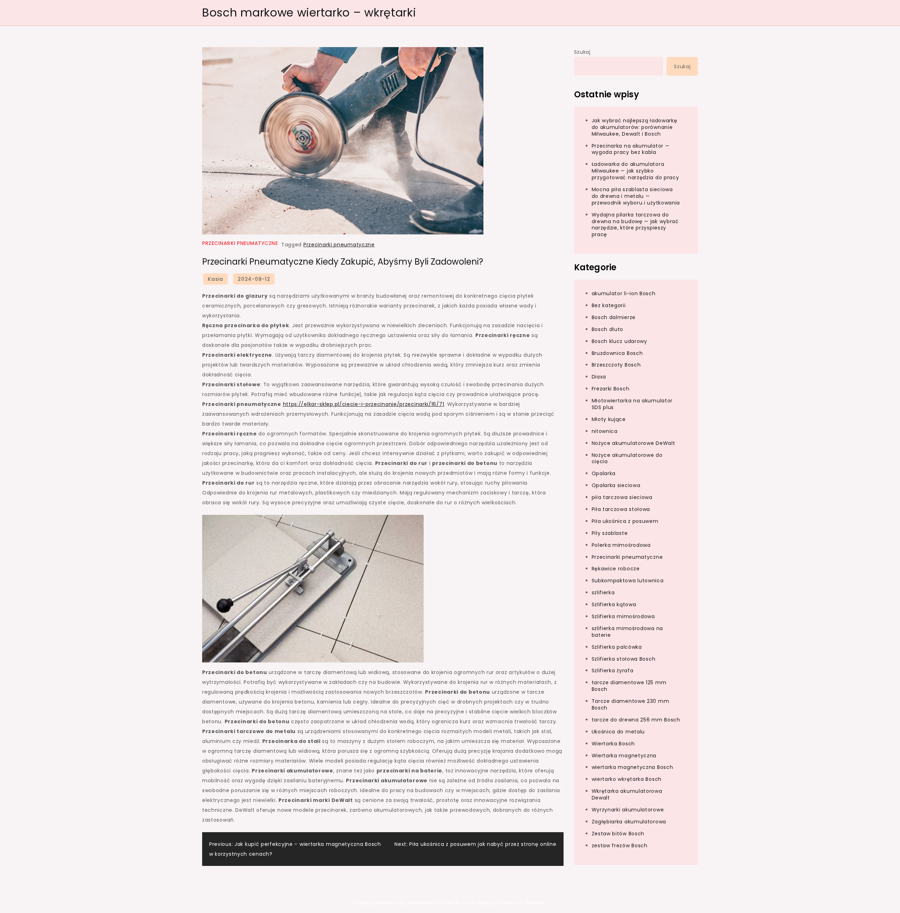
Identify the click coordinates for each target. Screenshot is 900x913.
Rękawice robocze (616, 568)
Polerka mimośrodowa (621, 544)
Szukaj (582, 52)
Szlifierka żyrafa (613, 670)
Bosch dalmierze (614, 316)
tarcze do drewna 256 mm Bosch (636, 719)
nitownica (605, 430)
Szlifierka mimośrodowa (623, 616)
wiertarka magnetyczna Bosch (632, 767)
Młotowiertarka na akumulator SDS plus (632, 404)
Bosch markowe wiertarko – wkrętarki (309, 12)
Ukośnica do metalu (618, 731)
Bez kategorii (609, 305)
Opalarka (604, 473)
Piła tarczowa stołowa (621, 508)
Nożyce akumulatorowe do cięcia (627, 458)
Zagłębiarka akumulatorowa (629, 821)
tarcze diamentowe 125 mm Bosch (629, 686)
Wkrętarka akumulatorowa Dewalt (627, 794)
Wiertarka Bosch (613, 743)
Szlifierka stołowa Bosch (624, 658)
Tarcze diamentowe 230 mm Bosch (630, 704)
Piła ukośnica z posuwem (625, 520)
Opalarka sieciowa (616, 485)
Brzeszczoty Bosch (616, 364)
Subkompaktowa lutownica (628, 580)
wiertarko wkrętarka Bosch (627, 779)
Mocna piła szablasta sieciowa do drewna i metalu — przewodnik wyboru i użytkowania (636, 196)
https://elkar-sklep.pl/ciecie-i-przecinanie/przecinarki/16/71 (363, 404)
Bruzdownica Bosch (617, 352)
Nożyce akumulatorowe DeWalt (633, 442)
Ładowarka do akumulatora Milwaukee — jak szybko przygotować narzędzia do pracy (635, 171)
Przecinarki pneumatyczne (240, 243)
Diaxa (599, 376)
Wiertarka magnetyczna (624, 755)
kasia (215, 279)
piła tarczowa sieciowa (622, 497)
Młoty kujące (609, 418)
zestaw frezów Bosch (620, 845)
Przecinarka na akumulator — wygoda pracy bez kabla (631, 149)
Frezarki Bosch (611, 388)
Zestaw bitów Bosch (618, 833)
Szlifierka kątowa (614, 604)
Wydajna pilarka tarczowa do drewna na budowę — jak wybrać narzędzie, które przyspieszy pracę (635, 224)
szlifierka (603, 592)
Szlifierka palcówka (617, 646)
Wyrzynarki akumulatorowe (628, 809)
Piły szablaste (610, 532)
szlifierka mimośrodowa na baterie (627, 631)
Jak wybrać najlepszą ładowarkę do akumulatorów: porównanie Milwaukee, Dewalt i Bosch (634, 127)
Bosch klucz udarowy (619, 340)
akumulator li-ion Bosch (624, 293)
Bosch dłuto (608, 328)
